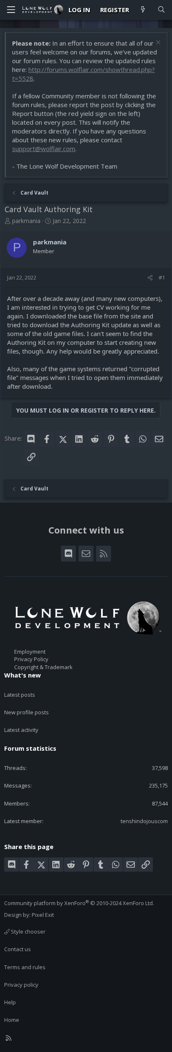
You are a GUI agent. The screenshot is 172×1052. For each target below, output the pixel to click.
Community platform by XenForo (79, 903)
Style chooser (28, 931)
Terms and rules (25, 967)
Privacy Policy (31, 659)
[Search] (161, 9)
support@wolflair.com (43, 148)
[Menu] (11, 9)
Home (11, 1020)
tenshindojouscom (144, 821)
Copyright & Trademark (43, 667)
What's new (22, 675)
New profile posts (26, 712)
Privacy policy (21, 984)
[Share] (150, 277)
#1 (162, 277)
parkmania (26, 221)
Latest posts (19, 694)
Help (10, 1002)
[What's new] (143, 9)
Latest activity (21, 730)
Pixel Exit (43, 915)
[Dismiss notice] (157, 43)
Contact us (17, 949)
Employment (30, 651)
